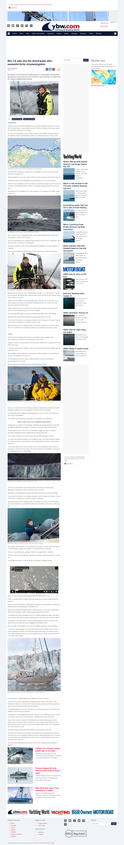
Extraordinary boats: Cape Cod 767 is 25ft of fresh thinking (75, 206)
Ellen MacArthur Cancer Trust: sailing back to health (47, 789)
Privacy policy (43, 843)
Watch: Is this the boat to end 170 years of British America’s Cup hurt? (75, 185)
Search (86, 60)
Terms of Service (46, 4)
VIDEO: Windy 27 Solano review (75, 348)
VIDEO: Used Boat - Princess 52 (75, 313)
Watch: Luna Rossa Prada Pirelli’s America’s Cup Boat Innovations (74, 226)
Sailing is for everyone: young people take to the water (47, 749)
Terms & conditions (34, 843)
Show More (13, 8)
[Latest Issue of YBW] (114, 22)
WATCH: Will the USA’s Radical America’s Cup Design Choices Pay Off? (75, 164)
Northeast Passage (17, 119)
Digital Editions (104, 26)
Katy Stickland (12, 68)
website (10, 745)
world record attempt (29, 119)
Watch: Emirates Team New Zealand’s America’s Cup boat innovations (74, 248)
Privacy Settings (50, 843)
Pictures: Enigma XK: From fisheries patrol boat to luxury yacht (47, 770)
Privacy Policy (36, 4)
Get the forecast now (97, 85)
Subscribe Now (104, 23)
